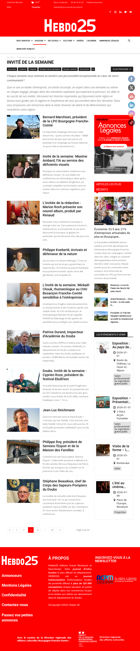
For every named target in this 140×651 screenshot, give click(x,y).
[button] (129, 40)
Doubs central (70, 69)
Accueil (10, 57)
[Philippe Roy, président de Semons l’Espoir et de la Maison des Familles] (23, 452)
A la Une (12, 69)
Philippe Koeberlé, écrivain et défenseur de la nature (65, 252)
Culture (67, 40)
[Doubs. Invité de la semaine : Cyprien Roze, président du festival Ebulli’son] (23, 380)
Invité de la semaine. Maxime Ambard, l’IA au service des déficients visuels (65, 160)
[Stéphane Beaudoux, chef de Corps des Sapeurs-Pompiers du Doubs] (23, 491)
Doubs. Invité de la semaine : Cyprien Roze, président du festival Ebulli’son (64, 375)
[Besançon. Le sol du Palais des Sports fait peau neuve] (101, 288)
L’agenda (91, 40)
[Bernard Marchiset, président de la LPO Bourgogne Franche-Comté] (23, 127)
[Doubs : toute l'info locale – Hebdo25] (70, 25)
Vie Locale (53, 40)
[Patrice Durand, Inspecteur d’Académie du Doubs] (23, 342)
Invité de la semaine (26, 57)
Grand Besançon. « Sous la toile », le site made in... (121, 302)
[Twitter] (125, 12)
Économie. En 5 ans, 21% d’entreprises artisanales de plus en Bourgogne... (112, 232)
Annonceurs (12, 575)
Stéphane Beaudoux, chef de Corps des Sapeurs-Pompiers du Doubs (65, 485)
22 (52, 529)
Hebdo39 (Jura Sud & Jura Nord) (68, 7)
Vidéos (80, 40)
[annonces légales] (113, 173)
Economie (84, 69)
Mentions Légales (16, 585)
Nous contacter (61, 2)
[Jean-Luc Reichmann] (23, 420)
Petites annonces (94, 2)
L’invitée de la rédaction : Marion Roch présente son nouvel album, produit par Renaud (62, 209)
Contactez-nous (15, 605)
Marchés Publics (26, 49)
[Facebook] (110, 12)
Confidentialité (14, 595)
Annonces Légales (109, 40)
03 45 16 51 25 (77, 2)
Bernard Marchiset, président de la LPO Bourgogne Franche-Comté (66, 121)
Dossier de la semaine (50, 69)
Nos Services (23, 40)
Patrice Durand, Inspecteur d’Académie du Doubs (63, 334)
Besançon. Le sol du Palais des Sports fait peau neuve (120, 288)
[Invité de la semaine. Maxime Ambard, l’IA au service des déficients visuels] (23, 166)
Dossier (39, 40)
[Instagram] (115, 12)
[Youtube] (130, 12)
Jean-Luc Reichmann (59, 410)
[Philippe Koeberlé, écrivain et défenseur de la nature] (23, 260)
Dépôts (33, 69)
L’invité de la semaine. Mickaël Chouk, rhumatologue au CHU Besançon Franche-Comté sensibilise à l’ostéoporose (66, 291)
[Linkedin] (120, 12)
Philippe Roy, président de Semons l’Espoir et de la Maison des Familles (62, 446)
